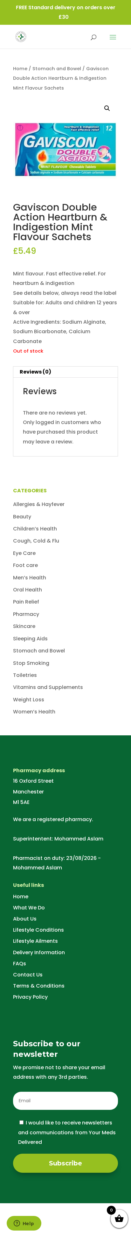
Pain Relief (26, 601)
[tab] (65, 372)
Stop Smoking (31, 663)
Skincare (24, 626)
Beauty (22, 516)
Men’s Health (29, 577)
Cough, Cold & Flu (36, 540)
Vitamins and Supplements (48, 687)
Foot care (25, 565)
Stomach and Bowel (56, 68)
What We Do (29, 907)
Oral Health (27, 589)
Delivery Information (39, 952)
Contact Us (28, 974)
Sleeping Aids (30, 638)
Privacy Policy (30, 997)
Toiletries (25, 675)
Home (20, 68)
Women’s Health (34, 711)
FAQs (19, 963)
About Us (25, 918)
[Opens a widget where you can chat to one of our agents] (23, 1224)
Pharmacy (26, 614)
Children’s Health (35, 528)
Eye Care (24, 553)
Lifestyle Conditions (38, 930)
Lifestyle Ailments (35, 941)
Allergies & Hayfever (39, 504)
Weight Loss (28, 699)
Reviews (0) (35, 371)
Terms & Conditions (39, 985)
